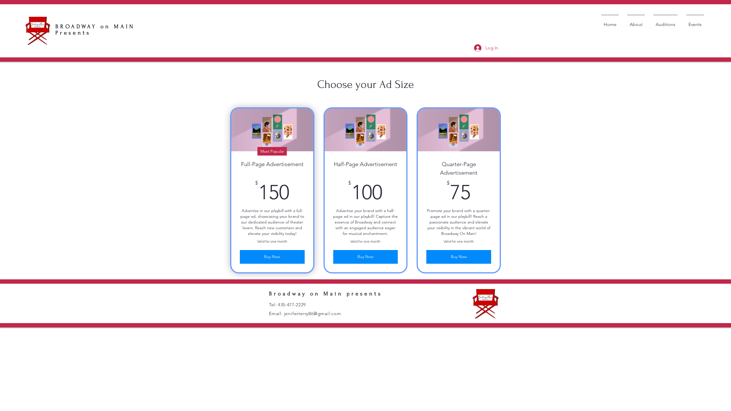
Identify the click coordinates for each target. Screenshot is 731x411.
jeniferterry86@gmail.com (312, 313)
